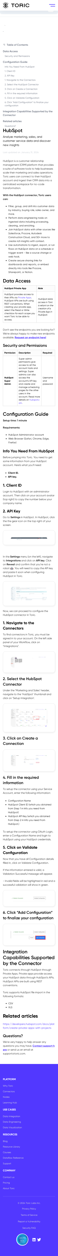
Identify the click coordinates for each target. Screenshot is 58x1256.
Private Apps (24, 297)
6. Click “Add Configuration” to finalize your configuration (26, 104)
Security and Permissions (17, 56)
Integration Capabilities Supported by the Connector (28, 113)
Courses (7, 1152)
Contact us (8, 1177)
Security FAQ (29, 1228)
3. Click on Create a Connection (21, 89)
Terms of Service (29, 1215)
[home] (16, 5)
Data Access (10, 51)
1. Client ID (10, 71)
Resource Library (11, 1146)
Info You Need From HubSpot (19, 66)
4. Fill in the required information (21, 93)
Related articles (12, 121)
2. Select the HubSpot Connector (22, 84)
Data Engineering (12, 1121)
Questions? (10, 126)
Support (7, 1163)
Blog (5, 1141)
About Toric (9, 1188)
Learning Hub (10, 1102)
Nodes (6, 1097)
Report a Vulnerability (29, 1221)
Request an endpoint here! (30, 337)
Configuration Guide (15, 61)
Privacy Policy (29, 1208)
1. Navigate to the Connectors (20, 80)
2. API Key (9, 75)
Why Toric (8, 1085)
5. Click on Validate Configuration (22, 98)
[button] (52, 5)
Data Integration (11, 1116)
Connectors (9, 1091)
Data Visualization (12, 1127)
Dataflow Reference (13, 1158)
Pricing (6, 1182)
